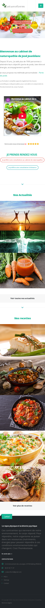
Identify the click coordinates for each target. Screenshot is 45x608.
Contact (6, 583)
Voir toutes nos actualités (22, 298)
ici (26, 144)
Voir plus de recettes (22, 505)
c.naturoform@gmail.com (13, 572)
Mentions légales (7, 603)
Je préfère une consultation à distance (22, 167)
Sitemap (6, 580)
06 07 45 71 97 (9, 568)
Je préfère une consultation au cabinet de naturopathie (22, 160)
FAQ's (6, 577)
